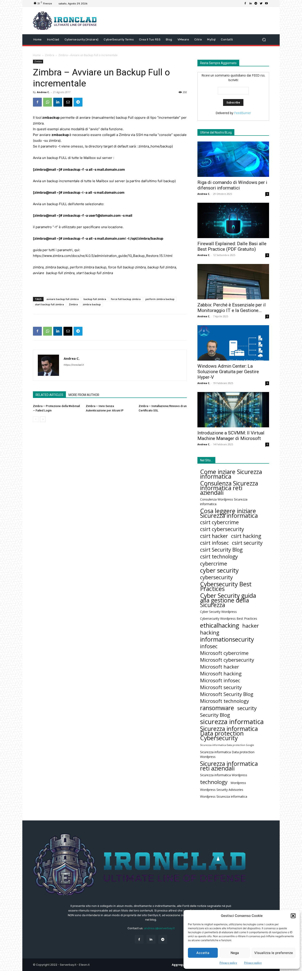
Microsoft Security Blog (226, 694)
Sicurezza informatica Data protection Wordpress (227, 754)
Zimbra (49, 55)
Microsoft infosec (220, 680)
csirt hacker (214, 536)
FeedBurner (242, 113)
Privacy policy (228, 962)
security (247, 708)
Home (37, 55)
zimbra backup (92, 304)
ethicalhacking (219, 625)
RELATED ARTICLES (49, 395)
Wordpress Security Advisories (221, 790)
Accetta (202, 953)
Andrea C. (43, 92)
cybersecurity (216, 577)
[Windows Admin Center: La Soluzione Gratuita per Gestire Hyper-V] (233, 343)
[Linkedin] (250, 3)
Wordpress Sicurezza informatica (223, 796)
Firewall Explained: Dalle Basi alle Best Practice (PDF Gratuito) (231, 246)
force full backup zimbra (126, 299)
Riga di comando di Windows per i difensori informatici (232, 185)
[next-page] (43, 419)
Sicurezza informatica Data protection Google (227, 745)
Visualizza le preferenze (273, 953)
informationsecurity (227, 639)
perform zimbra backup (159, 299)
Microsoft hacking (221, 673)
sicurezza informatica (232, 721)
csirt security (247, 543)
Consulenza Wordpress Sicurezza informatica (223, 501)
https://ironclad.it (74, 364)
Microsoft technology (224, 701)
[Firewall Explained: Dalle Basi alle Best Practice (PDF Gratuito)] (233, 220)
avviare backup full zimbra (62, 299)
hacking (209, 632)
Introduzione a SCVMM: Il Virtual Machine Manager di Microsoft (230, 435)
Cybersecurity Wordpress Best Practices (228, 618)
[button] (293, 916)
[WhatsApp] (47, 102)
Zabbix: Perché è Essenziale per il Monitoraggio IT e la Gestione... (231, 307)
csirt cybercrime (219, 522)
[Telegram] (255, 3)
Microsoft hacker (219, 666)
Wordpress (238, 783)
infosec (209, 646)
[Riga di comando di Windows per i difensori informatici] (233, 159)
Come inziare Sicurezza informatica (231, 474)
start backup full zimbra (49, 304)
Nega (235, 953)
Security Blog (215, 715)
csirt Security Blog (221, 549)
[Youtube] (266, 3)
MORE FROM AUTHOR (84, 395)
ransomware (217, 707)
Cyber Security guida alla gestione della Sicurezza (228, 600)
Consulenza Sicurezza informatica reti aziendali (229, 488)
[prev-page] (35, 419)
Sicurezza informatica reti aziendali (229, 765)
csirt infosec (214, 543)
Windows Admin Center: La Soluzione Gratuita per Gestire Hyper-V (228, 371)
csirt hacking (246, 536)
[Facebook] (245, 3)
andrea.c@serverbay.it (159, 928)
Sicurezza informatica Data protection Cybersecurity (229, 733)
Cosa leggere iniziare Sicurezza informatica (229, 513)
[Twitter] (261, 3)
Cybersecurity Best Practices (226, 586)
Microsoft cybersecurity (227, 660)
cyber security (219, 570)
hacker (250, 625)
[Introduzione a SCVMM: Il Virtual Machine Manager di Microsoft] (233, 409)
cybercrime (213, 563)
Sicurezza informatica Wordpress (223, 775)
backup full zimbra (95, 299)
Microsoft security (221, 687)
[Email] (67, 102)
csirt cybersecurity (222, 529)
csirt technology (219, 556)
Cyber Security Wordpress (218, 612)
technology (213, 782)
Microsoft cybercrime (224, 653)
